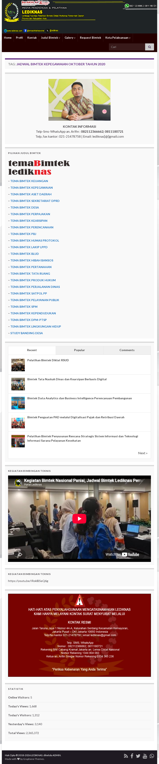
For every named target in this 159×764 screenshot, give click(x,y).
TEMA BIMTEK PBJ (23, 234)
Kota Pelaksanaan (117, 37)
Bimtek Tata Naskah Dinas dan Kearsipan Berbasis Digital (67, 379)
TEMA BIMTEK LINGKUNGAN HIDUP (35, 326)
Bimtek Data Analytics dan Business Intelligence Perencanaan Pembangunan (79, 398)
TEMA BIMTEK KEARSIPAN (28, 220)
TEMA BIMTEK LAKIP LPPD (29, 247)
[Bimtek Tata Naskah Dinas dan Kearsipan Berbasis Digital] (18, 384)
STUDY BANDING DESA (26, 333)
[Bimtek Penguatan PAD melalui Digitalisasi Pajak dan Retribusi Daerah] (18, 422)
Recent (32, 350)
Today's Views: (18, 706)
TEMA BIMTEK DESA (24, 207)
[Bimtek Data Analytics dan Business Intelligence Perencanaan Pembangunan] (18, 403)
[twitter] (138, 755)
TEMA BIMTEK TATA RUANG (30, 273)
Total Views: (17, 733)
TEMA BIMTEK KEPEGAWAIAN (31, 187)
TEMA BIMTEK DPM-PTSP (28, 320)
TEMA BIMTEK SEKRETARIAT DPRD (35, 201)
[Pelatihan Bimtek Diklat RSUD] (18, 365)
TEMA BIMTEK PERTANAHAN (31, 267)
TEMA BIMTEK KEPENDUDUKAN (33, 313)
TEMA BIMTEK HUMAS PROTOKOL (34, 240)
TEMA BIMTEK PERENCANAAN (31, 227)
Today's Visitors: (20, 715)
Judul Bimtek (50, 37)
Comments (127, 350)
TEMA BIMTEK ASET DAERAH (31, 194)
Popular (79, 350)
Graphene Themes (33, 758)
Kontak (32, 37)
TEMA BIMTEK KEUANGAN (29, 181)
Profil (19, 37)
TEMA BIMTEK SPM (23, 306)
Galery (69, 37)
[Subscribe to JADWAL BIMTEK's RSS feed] (126, 755)
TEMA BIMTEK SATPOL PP (28, 293)
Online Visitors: (19, 697)
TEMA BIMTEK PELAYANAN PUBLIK (34, 300)
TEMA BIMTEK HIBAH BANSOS (31, 260)
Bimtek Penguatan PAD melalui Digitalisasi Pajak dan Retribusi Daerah (75, 417)
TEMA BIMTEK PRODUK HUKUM (33, 280)
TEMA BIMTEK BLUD (24, 253)
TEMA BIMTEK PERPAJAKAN (30, 214)
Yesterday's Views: (21, 724)
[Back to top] (150, 755)
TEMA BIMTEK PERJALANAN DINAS (35, 286)
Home (8, 37)
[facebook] (131, 755)
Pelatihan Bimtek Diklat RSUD (48, 360)
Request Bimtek (90, 37)
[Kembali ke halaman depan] (79, 16)
